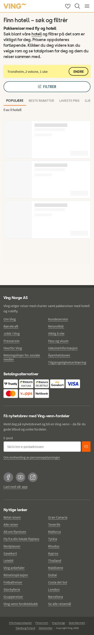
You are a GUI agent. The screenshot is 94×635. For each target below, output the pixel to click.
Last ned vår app (15, 486)
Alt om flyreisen (14, 531)
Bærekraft (10, 326)
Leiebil (8, 560)
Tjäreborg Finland (25, 628)
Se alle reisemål (59, 604)
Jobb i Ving (11, 333)
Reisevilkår (56, 326)
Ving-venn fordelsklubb (20, 604)
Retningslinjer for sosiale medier (21, 357)
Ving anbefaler (14, 567)
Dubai (52, 575)
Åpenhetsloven (59, 355)
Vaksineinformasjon (63, 348)
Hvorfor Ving (12, 348)
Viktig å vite (56, 333)
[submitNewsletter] (86, 446)
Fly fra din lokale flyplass (21, 539)
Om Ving (9, 319)
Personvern (41, 622)
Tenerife (54, 524)
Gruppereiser (13, 596)
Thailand (54, 560)
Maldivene (55, 567)
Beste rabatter (41, 100)
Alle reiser (10, 524)
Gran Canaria (57, 517)
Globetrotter (45, 628)
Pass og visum (58, 341)
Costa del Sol (57, 582)
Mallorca (54, 531)
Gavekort (10, 553)
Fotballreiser (12, 582)
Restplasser (12, 546)
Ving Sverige (58, 622)
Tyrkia (52, 539)
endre (78, 72)
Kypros (53, 553)
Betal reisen (12, 517)
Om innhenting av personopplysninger (31, 457)
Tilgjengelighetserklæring (67, 362)
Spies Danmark (77, 622)
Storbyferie (11, 589)
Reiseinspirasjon (15, 575)
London (54, 589)
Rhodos (53, 546)
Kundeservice (58, 319)
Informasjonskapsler (20, 622)
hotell (36, 34)
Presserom (11, 341)
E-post (8, 438)
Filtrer (49, 86)
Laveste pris (69, 100)
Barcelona (55, 596)
